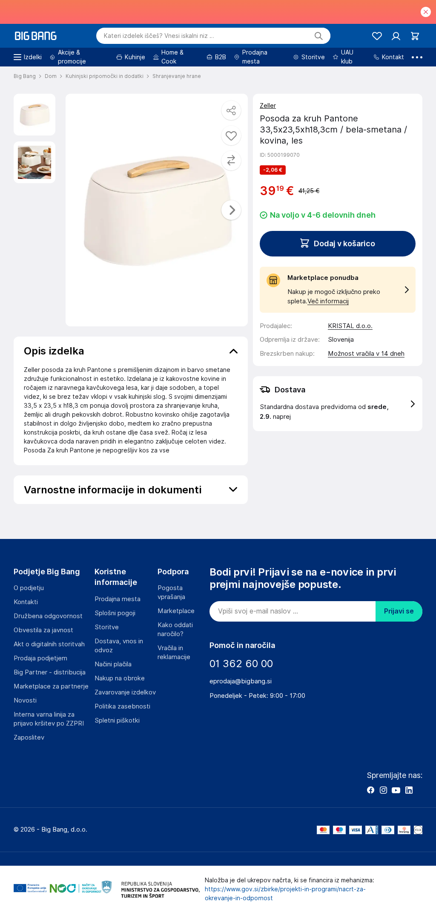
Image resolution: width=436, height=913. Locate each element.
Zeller (268, 105)
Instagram (383, 790)
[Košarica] (414, 36)
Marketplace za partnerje (51, 686)
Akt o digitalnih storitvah (49, 644)
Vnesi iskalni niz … (159, 35)
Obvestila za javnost (43, 630)
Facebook (370, 790)
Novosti (25, 700)
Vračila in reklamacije (174, 652)
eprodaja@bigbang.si (240, 681)
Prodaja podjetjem (40, 658)
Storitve (107, 627)
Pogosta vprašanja (171, 592)
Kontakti (26, 602)
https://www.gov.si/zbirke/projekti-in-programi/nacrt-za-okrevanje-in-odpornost (285, 893)
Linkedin (409, 790)
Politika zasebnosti (122, 706)
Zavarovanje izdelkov (125, 692)
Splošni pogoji (115, 613)
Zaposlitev (29, 737)
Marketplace (176, 611)
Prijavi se (399, 611)
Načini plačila (113, 664)
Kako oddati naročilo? (175, 629)
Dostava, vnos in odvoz (119, 645)
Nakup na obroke (120, 678)
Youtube (396, 790)
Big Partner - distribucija (50, 672)
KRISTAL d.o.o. (350, 326)
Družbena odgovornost (48, 616)
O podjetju (29, 588)
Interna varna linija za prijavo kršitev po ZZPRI (49, 719)
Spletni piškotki (117, 720)
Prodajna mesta (118, 599)
